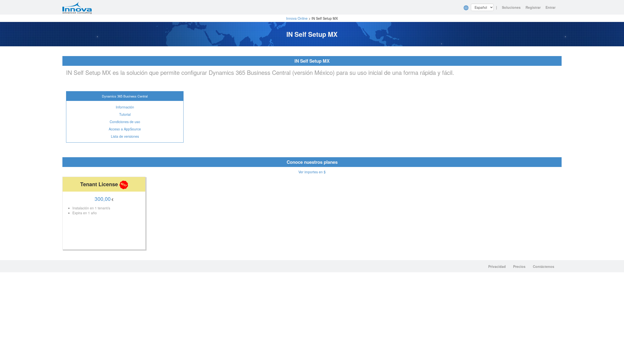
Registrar (533, 7)
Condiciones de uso (125, 121)
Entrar (551, 7)
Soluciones (511, 7)
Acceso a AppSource (125, 129)
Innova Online (297, 18)
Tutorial (125, 114)
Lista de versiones (125, 136)
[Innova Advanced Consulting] (77, 7)
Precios (519, 266)
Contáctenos (543, 266)
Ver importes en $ (312, 171)
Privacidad (497, 266)
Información (125, 107)
